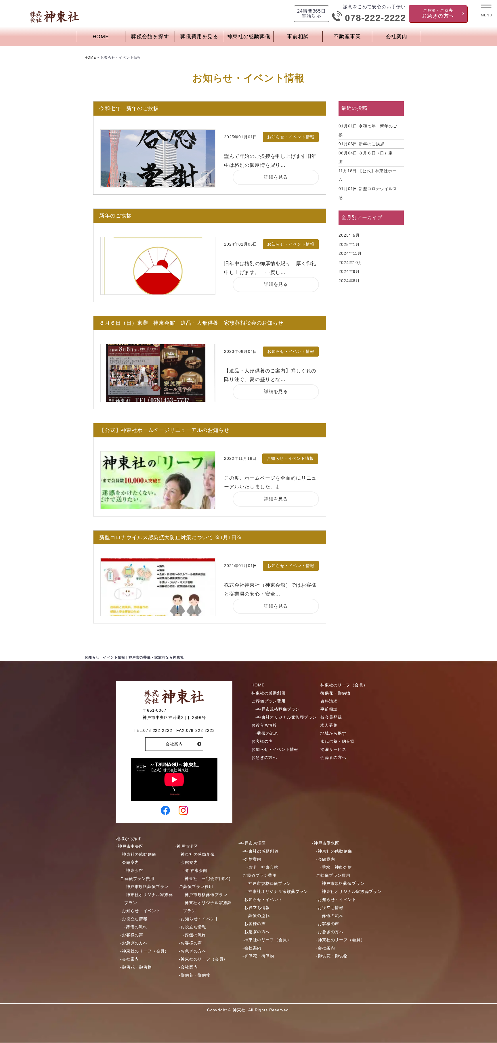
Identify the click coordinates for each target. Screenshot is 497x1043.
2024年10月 (350, 262)
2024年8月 (349, 280)
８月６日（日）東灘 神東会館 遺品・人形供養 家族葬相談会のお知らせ (191, 323)
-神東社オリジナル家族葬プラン (286, 717)
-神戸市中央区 (130, 846)
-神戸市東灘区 (252, 843)
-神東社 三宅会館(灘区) (207, 878)
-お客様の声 (131, 935)
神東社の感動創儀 (268, 693)
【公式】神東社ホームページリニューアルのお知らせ (164, 430)
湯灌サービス (333, 749)
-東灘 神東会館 (262, 867)
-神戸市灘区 (186, 846)
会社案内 (396, 36)
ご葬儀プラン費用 (268, 701)
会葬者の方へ (333, 757)
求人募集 (328, 725)
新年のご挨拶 (115, 216)
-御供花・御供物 (136, 967)
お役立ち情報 (264, 725)
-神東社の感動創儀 (138, 854)
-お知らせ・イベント (140, 910)
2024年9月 (349, 271)
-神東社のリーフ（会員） (144, 951)
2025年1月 (349, 244)
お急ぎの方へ (264, 757)
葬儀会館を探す (150, 36)
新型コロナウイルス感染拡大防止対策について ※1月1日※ (170, 537)
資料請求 (328, 701)
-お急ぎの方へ (134, 943)
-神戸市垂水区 (325, 843)
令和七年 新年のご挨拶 (129, 108)
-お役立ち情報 (134, 918)
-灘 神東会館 (195, 870)
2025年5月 (349, 235)
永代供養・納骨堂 (337, 741)
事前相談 (298, 36)
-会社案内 (129, 959)
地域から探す (333, 733)
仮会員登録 (331, 717)
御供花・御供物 (335, 693)
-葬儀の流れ (266, 733)
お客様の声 (262, 741)
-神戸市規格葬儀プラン (277, 709)
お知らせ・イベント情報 (274, 749)
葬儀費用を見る (199, 36)
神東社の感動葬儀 (248, 36)
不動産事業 (347, 36)
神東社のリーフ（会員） (343, 685)
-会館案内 (129, 862)
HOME (101, 36)
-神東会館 (133, 870)
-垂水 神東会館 (336, 867)
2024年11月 (350, 253)
